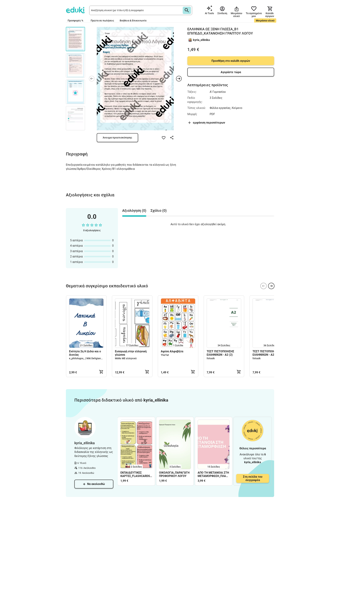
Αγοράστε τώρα (231, 72)
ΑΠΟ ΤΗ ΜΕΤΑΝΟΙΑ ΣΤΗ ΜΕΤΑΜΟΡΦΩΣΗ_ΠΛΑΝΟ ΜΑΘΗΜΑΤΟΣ (214, 474)
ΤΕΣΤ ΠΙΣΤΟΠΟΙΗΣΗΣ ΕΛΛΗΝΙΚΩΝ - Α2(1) (266, 353)
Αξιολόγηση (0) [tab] (134, 210)
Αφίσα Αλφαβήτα (172, 351)
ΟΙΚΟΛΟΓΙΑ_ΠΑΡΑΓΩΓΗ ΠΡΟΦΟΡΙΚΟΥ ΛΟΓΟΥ (174, 474)
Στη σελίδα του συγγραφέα (252, 478)
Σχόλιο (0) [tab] (159, 210)
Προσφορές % (75, 20)
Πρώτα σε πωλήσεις (102, 20)
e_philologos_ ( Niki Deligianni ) (86, 358)
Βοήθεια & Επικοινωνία (133, 20)
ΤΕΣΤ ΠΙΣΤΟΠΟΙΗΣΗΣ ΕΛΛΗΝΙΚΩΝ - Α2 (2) (220, 353)
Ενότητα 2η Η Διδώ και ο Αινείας (85, 353)
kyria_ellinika (201, 40)
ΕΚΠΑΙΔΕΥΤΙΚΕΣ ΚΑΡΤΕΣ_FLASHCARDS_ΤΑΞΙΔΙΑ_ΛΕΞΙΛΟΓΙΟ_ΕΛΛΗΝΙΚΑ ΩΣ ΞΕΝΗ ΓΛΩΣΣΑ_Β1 (136, 474)
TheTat (165, 355)
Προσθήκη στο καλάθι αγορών (230, 60)
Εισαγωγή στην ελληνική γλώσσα (131, 353)
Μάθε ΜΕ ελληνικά (126, 358)
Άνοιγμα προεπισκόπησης (117, 137)
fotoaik (211, 358)
